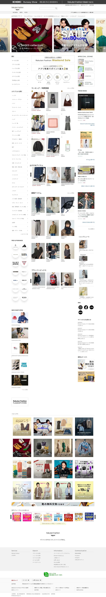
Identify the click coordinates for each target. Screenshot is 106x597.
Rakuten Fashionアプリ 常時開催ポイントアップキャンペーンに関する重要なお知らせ (86, 337)
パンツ (13, 103)
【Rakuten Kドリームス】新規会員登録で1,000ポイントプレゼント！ (37, 583)
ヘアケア (14, 190)
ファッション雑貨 (16, 135)
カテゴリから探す (16, 76)
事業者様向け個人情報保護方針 (33, 594)
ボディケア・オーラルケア (18, 186)
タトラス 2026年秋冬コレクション (52, 16)
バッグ (13, 119)
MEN (21, 12)
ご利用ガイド (57, 557)
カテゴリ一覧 (25, 234)
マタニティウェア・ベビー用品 (19, 155)
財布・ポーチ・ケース (17, 143)
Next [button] (94, 35)
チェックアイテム (28, 16)
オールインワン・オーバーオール (19, 115)
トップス (14, 95)
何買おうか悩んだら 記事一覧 (87, 186)
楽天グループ (84, 5)
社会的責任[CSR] (46, 594)
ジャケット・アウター (17, 99)
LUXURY (14, 555)
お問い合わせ (57, 560)
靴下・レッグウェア (16, 131)
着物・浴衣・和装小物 (17, 167)
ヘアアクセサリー (16, 151)
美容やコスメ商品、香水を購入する (42, 587)
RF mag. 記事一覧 (90, 159)
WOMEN (15, 12)
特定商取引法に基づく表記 (60, 564)
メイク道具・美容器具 (17, 198)
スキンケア (14, 171)
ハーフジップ (73, 16)
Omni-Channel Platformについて (61, 566)
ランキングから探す (16, 72)
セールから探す (15, 60)
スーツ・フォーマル (16, 159)
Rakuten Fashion (24, 8)
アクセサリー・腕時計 (17, 139)
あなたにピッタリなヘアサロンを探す (20, 587)
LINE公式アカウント (79, 559)
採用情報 (53, 594)
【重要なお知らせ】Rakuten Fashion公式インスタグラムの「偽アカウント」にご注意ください (86, 350)
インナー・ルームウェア (17, 127)
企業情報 (14, 594)
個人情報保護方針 (21, 594)
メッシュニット (81, 16)
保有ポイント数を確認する (83, 587)
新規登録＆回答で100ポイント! (72, 5)
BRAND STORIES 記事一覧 (88, 222)
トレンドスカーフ (38, 16)
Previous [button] (11, 35)
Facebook (77, 555)
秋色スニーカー (64, 16)
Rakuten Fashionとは (59, 555)
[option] (32, 35)
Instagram (77, 557)
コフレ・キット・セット (17, 202)
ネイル (13, 182)
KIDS (26, 12)
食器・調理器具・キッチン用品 (19, 206)
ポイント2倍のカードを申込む (62, 587)
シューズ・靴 (15, 123)
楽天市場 (92, 5)
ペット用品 (14, 226)
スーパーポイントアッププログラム (62, 553)
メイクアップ (15, 178)
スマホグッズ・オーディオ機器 (19, 214)
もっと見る (25, 389)
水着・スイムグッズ (16, 163)
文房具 (13, 222)
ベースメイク (15, 175)
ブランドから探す (16, 64)
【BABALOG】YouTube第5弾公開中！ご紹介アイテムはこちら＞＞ (86, 266)
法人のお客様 (57, 562)
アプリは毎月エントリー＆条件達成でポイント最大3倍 (82, 12)
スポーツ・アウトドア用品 (18, 218)
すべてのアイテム (16, 84)
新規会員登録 (78, 553)
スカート (14, 111)
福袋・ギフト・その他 (17, 230)
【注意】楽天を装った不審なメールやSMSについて (53, 523)
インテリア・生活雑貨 (17, 210)
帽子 (13, 147)
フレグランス (15, 194)
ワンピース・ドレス (16, 107)
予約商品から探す (16, 80)
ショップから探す (16, 68)
